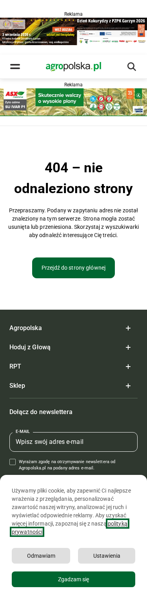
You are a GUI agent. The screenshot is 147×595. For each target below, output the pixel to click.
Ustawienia (106, 556)
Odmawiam (41, 556)
